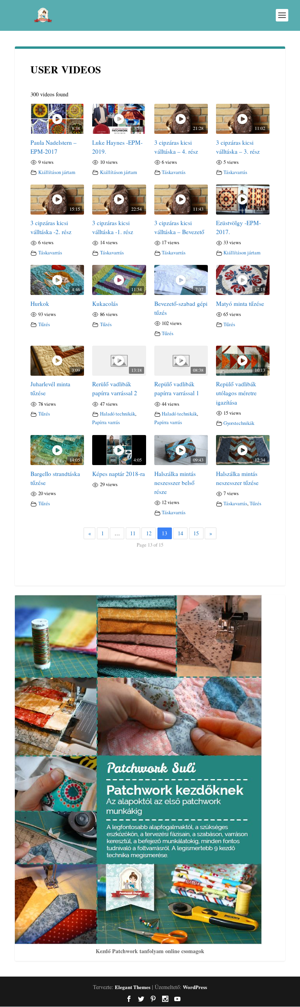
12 (149, 533)
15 (196, 533)
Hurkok (39, 303)
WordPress (195, 987)
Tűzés (44, 324)
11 (133, 533)
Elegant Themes (132, 987)
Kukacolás (105, 303)
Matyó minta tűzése (240, 303)
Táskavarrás (174, 172)
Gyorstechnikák (238, 423)
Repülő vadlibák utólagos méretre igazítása (236, 393)
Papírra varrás (106, 422)
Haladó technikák (117, 413)
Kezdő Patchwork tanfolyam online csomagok (150, 951)
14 (180, 533)
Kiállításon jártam (56, 172)
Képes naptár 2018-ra (118, 474)
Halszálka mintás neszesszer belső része (175, 483)
